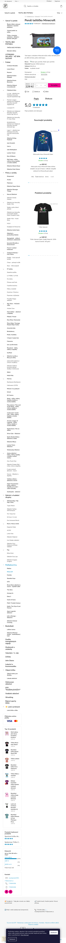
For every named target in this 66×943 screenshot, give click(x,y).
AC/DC (9, 530)
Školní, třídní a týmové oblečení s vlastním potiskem (13, 25)
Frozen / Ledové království (11, 248)
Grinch (9, 392)
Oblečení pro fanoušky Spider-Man (13, 203)
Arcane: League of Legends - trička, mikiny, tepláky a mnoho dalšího (12, 423)
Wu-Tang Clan (11, 514)
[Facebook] (6, 892)
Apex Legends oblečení (11, 612)
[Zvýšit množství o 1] (45, 85)
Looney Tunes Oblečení (11, 445)
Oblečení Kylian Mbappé (11, 76)
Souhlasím (54, 932)
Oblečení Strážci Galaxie (11, 198)
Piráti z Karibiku (11, 335)
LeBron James (11, 629)
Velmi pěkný (8, 857)
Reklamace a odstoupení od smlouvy (27, 923)
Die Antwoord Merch (13, 520)
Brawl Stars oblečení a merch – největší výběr (14, 585)
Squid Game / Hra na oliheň (13, 429)
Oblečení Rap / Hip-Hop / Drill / (13, 501)
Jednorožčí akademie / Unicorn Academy (13, 361)
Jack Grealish (11, 143)
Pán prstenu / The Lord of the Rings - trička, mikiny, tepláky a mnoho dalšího (14, 407)
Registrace (57, 1)
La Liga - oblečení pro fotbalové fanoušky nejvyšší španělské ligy (13, 95)
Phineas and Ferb (12, 282)
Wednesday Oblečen (13, 450)
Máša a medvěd (11, 289)
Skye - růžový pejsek (13, 266)
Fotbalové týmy (11, 90)
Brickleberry (10, 331)
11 (55, 255)
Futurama (10, 341)
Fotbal (7, 62)
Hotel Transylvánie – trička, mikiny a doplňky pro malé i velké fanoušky (13, 486)
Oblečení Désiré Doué (13, 166)
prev (26, 155)
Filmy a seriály (11, 173)
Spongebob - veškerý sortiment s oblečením (13, 239)
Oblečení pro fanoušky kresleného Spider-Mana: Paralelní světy (13, 213)
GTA (8, 582)
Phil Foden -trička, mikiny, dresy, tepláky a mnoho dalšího (13, 161)
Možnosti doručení (30, 77)
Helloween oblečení (9, 683)
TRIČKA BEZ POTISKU (14, 47)
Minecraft (10, 572)
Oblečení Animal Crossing (12, 621)
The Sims (10, 590)
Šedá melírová (39, 177)
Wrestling (9, 697)
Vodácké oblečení (12, 693)
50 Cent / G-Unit (12, 517)
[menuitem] (10, 13)
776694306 (12, 883)
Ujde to (7, 861)
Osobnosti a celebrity (10, 648)
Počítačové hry (11, 565)
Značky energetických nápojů (10, 641)
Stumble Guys (11, 578)
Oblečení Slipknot (12, 537)
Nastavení (12, 939)
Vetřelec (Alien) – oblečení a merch (12, 479)
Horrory (9, 379)
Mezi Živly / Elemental (13, 320)
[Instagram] (10, 892)
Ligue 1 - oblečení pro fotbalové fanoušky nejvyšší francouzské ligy (13, 132)
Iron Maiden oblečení (13, 540)
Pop (8, 550)
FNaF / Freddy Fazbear (14, 603)
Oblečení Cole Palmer (13, 169)
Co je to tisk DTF (11, 923)
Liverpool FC (10, 108)
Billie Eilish (10, 553)
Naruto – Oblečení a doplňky (12, 475)
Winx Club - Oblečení (13, 433)
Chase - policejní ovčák (13, 262)
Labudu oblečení (12, 678)
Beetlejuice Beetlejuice (14, 382)
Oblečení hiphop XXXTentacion (11, 509)
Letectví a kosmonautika (10, 665)
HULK (8, 223)
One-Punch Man (11, 461)
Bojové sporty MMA (10, 702)
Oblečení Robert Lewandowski (12, 86)
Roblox (9, 568)
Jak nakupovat (8, 1)
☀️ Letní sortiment (12, 707)
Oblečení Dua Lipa (12, 556)
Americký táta (11, 328)
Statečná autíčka (11, 272)
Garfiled (9, 353)
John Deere (9, 660)
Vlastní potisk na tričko (12, 31)
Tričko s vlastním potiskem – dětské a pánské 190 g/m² (13, 37)
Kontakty (41, 923)
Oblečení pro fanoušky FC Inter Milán (13, 118)
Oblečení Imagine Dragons (12, 560)
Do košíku (54, 85)
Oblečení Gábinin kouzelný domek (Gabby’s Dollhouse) (13, 367)
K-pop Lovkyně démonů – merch (12, 470)
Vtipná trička (10, 670)
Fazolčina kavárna (12, 285)
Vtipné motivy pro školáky (12, 674)
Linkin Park (10, 534)
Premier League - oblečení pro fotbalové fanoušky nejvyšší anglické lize (13, 102)
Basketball (9, 626)
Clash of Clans (11, 600)
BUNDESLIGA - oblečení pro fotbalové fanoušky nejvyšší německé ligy (13, 124)
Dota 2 (9, 596)
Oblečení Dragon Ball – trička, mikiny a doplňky (13, 465)
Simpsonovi (10, 176)
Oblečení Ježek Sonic (13, 230)
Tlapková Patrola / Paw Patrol (12, 253)
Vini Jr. (9, 146)
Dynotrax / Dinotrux (12, 292)
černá (46, 177)
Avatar (9, 180)
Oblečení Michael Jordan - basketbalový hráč (13, 634)
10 (52, 255)
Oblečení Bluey (11, 442)
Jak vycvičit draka (12, 345)
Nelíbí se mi (8, 864)
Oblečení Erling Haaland (11, 139)
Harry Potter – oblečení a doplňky (14, 312)
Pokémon (10, 183)
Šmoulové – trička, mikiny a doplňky (12, 348)
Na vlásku (10, 279)
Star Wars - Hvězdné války (13, 304)
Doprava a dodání (33, 924)
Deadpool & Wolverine (13, 227)
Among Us (10, 593)
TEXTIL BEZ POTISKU (10, 43)
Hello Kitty (10, 375)
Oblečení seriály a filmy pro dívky (12, 356)
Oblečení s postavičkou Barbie (12, 234)
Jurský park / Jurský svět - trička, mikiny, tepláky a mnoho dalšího (13, 415)
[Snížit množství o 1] (37, 85)
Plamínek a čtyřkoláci (13, 295)
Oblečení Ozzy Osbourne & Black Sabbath (12, 545)
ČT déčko (10, 269)
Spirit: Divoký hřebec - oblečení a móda (13, 437)
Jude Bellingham (12, 150)
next (60, 155)
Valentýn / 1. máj (11, 653)
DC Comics (10, 395)
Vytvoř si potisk (11, 21)
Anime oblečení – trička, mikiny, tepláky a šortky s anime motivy (13, 455)
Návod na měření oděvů (52, 923)
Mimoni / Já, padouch (13, 389)
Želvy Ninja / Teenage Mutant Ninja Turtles (13, 324)
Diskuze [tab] (48, 98)
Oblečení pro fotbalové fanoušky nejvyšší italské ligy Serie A (13, 112)
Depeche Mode (11, 527)
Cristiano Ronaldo (12, 66)
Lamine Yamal (11, 153)
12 (57, 255)
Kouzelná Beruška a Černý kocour (13, 243)
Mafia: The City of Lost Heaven (13, 607)
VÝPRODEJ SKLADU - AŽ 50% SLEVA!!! (12, 56)
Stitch (8, 372)
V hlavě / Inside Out (13, 338)
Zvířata (8, 657)
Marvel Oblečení (12, 194)
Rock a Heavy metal (13, 524)
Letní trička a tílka (12, 710)
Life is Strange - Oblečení (11, 616)
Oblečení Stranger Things (12, 190)
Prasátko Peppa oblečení (11, 299)
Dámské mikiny (11, 51)
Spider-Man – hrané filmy (12, 219)
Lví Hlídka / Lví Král (12, 276)
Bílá (32, 177)
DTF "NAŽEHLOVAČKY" (12, 689)
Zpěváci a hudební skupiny (12, 496)
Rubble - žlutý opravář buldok (13, 258)
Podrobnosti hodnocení (48, 23)
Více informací (25, 935)
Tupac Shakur (11, 506)
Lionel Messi (10, 69)
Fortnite (9, 575)
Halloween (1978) (12, 385)
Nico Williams (11, 156)
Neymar (9, 72)
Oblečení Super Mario (13, 186)
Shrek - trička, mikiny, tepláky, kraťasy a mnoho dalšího (13, 400)
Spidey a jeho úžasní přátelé (13, 208)
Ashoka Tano (10, 308)
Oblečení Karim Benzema (11, 81)
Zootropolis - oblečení (13, 492)
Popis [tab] (36, 98)
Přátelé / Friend (11, 317)
